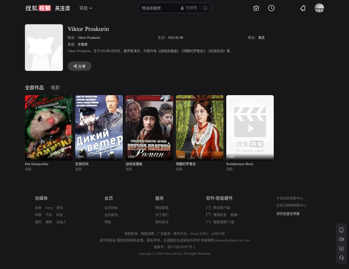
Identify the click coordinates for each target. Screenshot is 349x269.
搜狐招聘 (147, 233)
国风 (38, 222)
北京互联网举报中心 (291, 205)
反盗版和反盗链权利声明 (181, 240)
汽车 (49, 215)
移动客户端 (221, 208)
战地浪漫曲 (134, 164)
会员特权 (111, 208)
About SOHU (199, 233)
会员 (108, 198)
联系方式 (180, 233)
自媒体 (41, 198)
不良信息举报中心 (289, 198)
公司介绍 (218, 233)
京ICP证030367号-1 (181, 247)
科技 (59, 215)
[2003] (48, 98)
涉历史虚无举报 (288, 213)
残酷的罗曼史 (186, 164)
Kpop (49, 208)
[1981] (250, 98)
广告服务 (163, 233)
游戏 (59, 208)
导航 (83, 8)
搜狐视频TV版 (223, 222)
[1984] (149, 98)
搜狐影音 (219, 215)
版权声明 (153, 240)
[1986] (99, 98)
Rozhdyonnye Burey (240, 164)
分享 (82, 66)
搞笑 (49, 222)
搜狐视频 (38, 8)
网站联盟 (162, 208)
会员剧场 (111, 215)
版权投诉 (162, 222)
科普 (38, 215)
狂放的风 (82, 164)
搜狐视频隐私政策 (130, 240)
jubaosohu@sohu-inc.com (232, 240)
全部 (38, 208)
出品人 (61, 222)
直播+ (234, 215)
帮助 (107, 222)
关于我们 (162, 215)
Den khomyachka (36, 164)
